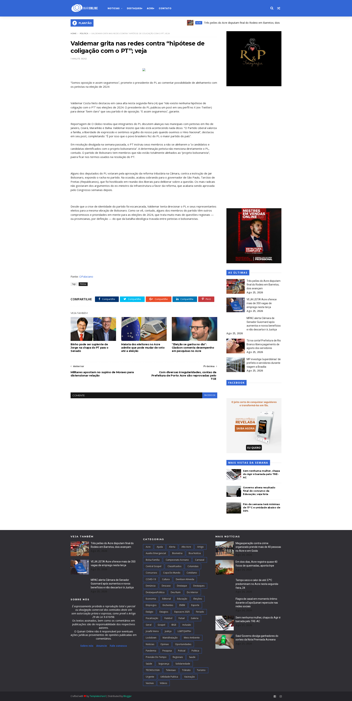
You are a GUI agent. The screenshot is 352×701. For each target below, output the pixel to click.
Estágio (149, 611)
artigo (200, 546)
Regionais (178, 657)
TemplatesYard (98, 696)
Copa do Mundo (171, 572)
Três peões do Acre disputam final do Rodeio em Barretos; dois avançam (233, 22)
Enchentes (168, 605)
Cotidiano (192, 572)
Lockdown (151, 637)
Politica (84, 33)
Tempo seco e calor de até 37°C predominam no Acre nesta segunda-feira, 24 (257, 584)
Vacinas (150, 683)
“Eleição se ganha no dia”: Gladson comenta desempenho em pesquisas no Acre (193, 348)
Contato (165, 8)
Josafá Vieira (152, 631)
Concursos (151, 572)
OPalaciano (86, 276)
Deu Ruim (176, 592)
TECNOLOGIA (153, 670)
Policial (181, 650)
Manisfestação (170, 637)
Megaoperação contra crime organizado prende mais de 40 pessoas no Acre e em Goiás (258, 547)
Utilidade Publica (169, 676)
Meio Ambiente (192, 637)
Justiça (168, 631)
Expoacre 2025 (182, 611)
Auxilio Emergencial (156, 553)
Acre (150, 8)
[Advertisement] (253, 148)
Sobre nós (86, 645)
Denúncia (150, 585)
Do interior (192, 592)
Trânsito (186, 670)
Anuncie (102, 645)
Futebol (168, 618)
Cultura (166, 579)
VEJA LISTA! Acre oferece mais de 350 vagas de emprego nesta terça (262, 303)
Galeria (194, 618)
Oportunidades (183, 644)
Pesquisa (167, 650)
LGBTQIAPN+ (184, 631)
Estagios (164, 611)
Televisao (171, 670)
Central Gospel (153, 566)
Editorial (166, 598)
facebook (209, 395)
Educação (182, 598)
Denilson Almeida (185, 579)
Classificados (174, 566)
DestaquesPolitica (155, 592)
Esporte (195, 605)
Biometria (177, 553)
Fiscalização (152, 618)
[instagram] (281, 696)
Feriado (200, 611)
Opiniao (164, 644)
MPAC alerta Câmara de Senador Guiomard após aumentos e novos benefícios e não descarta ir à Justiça (112, 583)
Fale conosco (118, 645)
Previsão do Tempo (156, 657)
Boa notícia (195, 553)
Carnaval (199, 559)
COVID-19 (151, 579)
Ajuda (160, 546)
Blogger (127, 696)
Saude (192, 657)
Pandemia (151, 650)
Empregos (151, 605)
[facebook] (275, 696)
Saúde (149, 663)
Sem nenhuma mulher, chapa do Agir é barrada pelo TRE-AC (261, 474)
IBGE (173, 624)
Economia (151, 598)
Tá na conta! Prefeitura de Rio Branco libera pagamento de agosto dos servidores (264, 344)
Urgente (150, 676)
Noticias (114, 8)
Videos (163, 683)
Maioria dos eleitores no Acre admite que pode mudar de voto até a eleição (142, 348)
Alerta (172, 546)
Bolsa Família (153, 559)
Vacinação (189, 676)
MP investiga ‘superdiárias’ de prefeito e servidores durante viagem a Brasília (264, 363)
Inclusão (186, 624)
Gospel (161, 624)
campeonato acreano (177, 559)
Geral (148, 624)
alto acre (186, 546)
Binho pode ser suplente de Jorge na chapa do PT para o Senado (89, 348)
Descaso (166, 585)
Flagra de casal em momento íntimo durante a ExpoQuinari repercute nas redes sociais (257, 602)
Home (74, 33)
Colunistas (193, 566)
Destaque (182, 585)
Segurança (163, 663)
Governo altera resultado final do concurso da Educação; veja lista (259, 491)
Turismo (201, 670)
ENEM (182, 605)
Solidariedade (182, 663)
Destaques (134, 8)
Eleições (197, 598)
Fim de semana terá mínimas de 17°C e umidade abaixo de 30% (261, 507)
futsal (182, 618)
